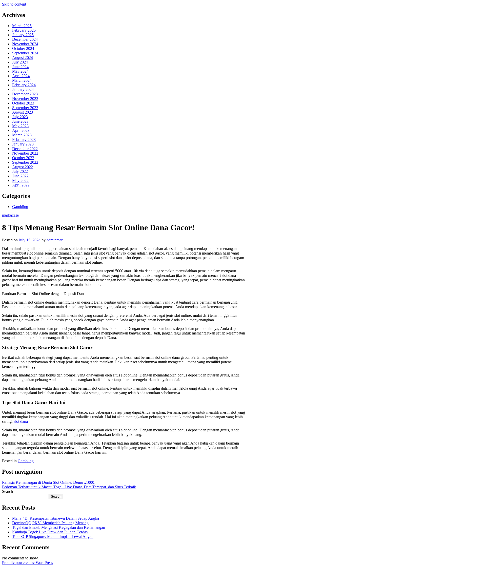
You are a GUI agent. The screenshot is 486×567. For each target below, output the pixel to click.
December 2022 (25, 148)
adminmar (55, 240)
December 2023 (25, 94)
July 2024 (20, 62)
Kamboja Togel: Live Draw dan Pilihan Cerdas (50, 532)
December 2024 (25, 39)
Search (7, 491)
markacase (10, 215)
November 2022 (25, 153)
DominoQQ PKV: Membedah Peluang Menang (50, 523)
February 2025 (24, 30)
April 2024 (21, 76)
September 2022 (25, 162)
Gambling (20, 206)
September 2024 (25, 53)
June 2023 (20, 121)
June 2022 (20, 176)
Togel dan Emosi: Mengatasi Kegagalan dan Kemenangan (58, 527)
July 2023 (20, 117)
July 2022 (20, 171)
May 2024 (20, 71)
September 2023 (25, 108)
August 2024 (22, 57)
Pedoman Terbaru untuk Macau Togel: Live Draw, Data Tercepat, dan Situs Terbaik (69, 487)
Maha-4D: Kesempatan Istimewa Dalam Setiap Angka (55, 518)
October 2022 (23, 158)
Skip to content (14, 4)
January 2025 (23, 35)
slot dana (21, 421)
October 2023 (23, 103)
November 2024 (25, 44)
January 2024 (23, 89)
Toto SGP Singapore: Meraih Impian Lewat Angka (52, 536)
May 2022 (20, 180)
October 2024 (23, 48)
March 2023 (22, 135)
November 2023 (25, 98)
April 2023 (21, 130)
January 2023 (23, 144)
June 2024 (20, 67)
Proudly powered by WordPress (27, 562)
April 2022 (21, 185)
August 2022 (22, 167)
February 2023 (24, 139)
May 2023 (20, 126)
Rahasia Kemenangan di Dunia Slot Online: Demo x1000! (48, 482)
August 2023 (22, 112)
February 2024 (24, 85)
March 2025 (22, 26)
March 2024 (22, 80)
